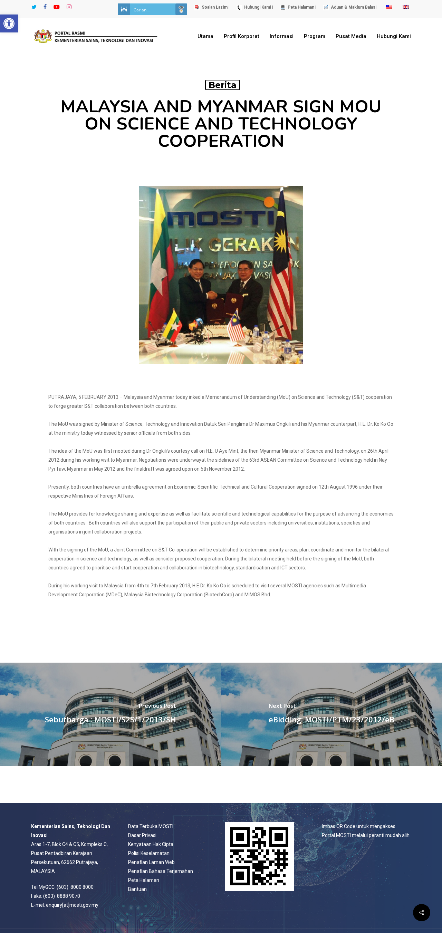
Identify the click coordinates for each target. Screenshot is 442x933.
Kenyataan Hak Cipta (150, 844)
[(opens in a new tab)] (110, 714)
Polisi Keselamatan (149, 853)
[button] (9, 23)
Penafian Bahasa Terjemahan (160, 871)
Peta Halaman (143, 880)
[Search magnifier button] (181, 9)
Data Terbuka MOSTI (150, 826)
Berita (223, 85)
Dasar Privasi (142, 835)
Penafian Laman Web (151, 862)
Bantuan (137, 889)
